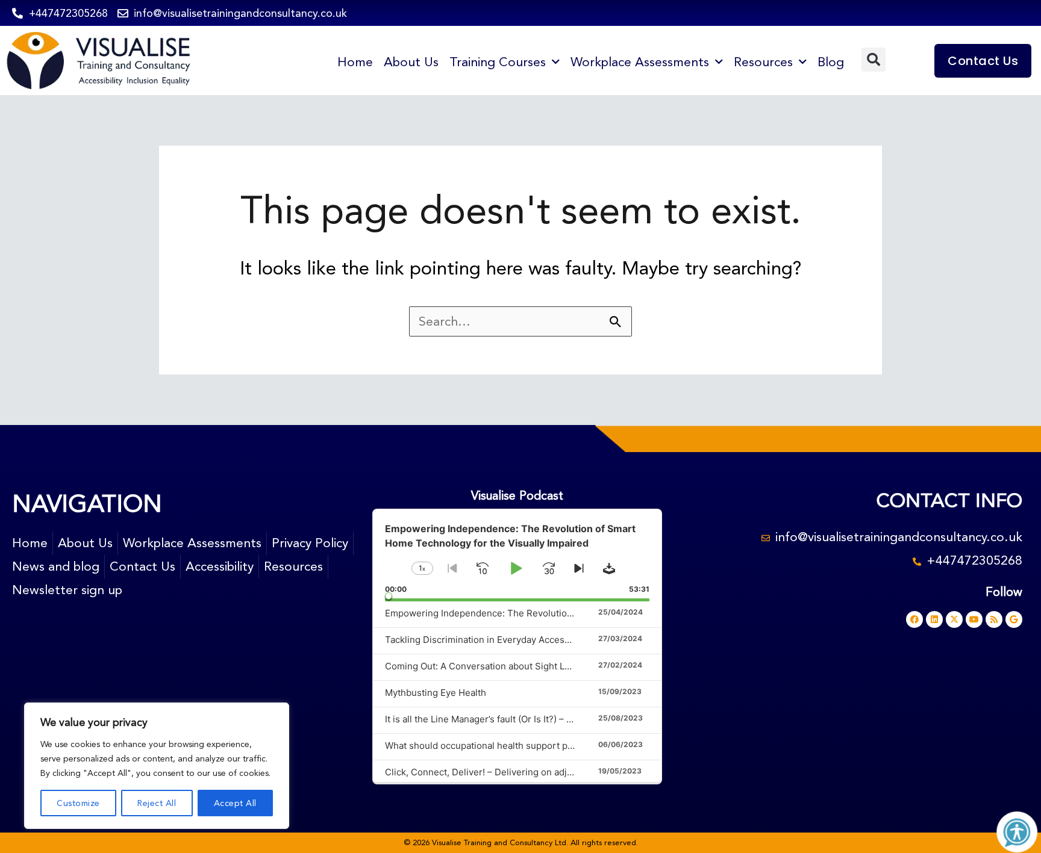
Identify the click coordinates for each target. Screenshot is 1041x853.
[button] (873, 60)
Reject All (156, 803)
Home (355, 62)
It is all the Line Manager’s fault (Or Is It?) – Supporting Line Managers (532, 719)
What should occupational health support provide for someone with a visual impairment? (573, 745)
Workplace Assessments (640, 62)
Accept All (235, 803)
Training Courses (497, 62)
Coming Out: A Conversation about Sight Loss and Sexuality (512, 666)
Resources (763, 62)
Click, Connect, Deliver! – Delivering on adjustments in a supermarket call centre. (557, 772)
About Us (411, 62)
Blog (830, 62)
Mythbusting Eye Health (435, 692)
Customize (78, 803)
